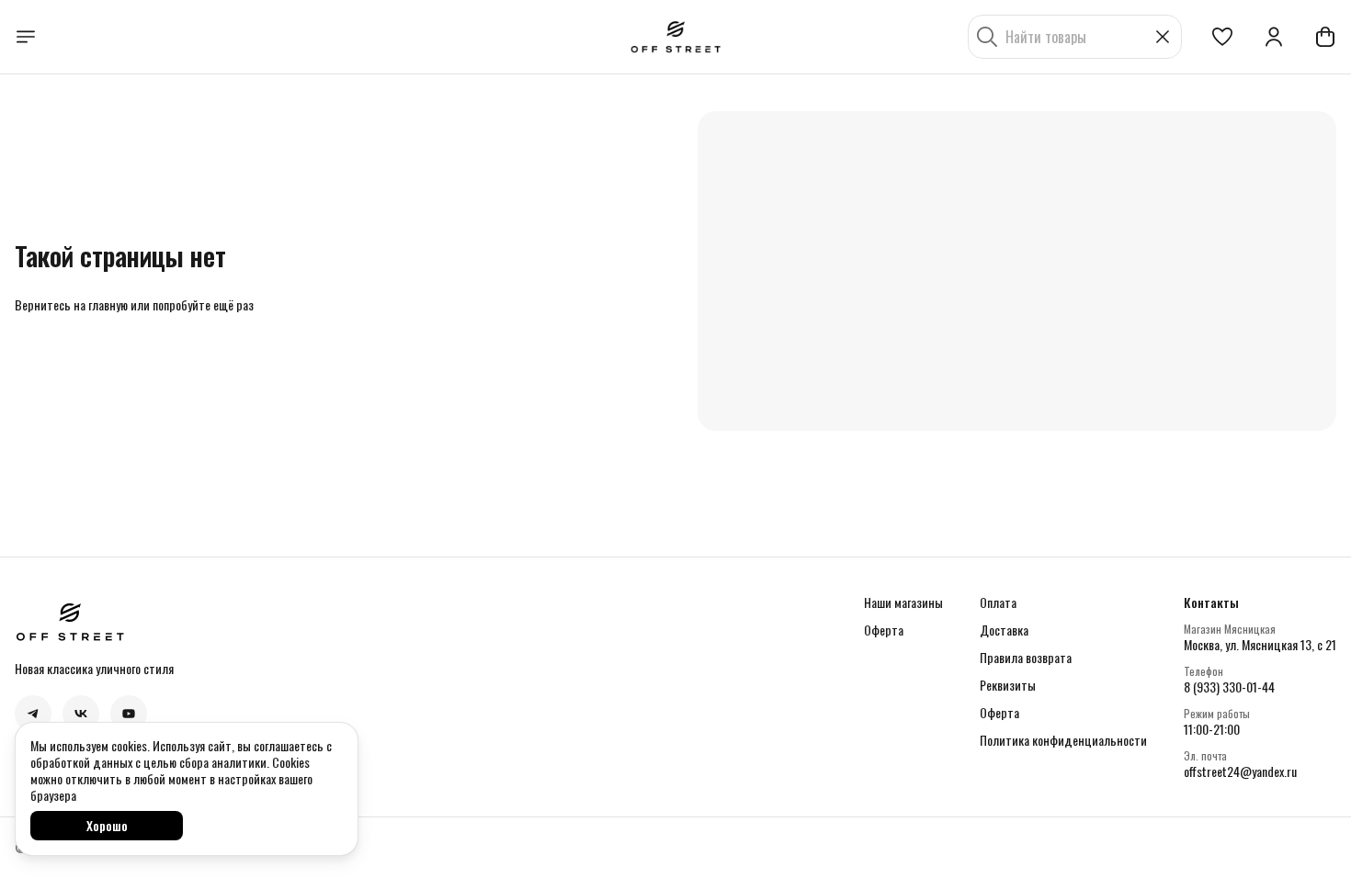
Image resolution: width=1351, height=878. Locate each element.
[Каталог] (26, 37)
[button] (1222, 37)
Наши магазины (903, 602)
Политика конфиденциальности (1063, 740)
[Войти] (1274, 37)
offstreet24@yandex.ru (1240, 771)
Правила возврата (1026, 657)
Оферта (883, 630)
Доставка (1004, 630)
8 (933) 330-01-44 (1229, 687)
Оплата (998, 602)
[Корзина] (1325, 37)
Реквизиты (1008, 685)
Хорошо (107, 825)
